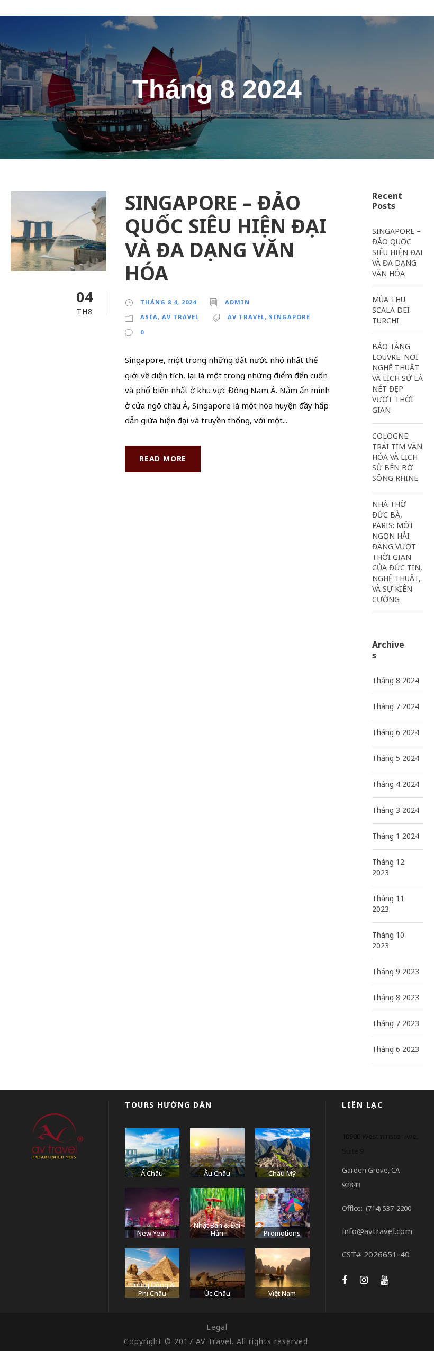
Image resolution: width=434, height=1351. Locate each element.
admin (237, 302)
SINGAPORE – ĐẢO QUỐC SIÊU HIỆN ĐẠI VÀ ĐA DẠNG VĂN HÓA (226, 237)
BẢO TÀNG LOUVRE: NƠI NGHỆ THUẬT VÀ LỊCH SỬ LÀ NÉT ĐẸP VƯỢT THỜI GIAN (397, 378)
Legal (217, 1327)
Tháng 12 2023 (388, 867)
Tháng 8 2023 (395, 997)
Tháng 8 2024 (395, 680)
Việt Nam (282, 1293)
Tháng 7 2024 (395, 706)
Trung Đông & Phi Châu (152, 1289)
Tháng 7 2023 (395, 1023)
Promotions (282, 1233)
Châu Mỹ (282, 1173)
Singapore (289, 317)
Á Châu (152, 1173)
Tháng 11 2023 (388, 903)
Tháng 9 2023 (395, 971)
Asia (149, 317)
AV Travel (180, 317)
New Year (152, 1233)
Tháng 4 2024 (395, 784)
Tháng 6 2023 (395, 1049)
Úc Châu (217, 1293)
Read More (162, 459)
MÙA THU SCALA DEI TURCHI (391, 309)
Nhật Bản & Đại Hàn (217, 1229)
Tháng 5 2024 (395, 758)
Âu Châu (217, 1173)
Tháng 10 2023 (388, 940)
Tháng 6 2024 (395, 732)
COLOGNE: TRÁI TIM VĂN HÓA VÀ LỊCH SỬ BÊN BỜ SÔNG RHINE (397, 457)
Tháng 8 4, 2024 (168, 302)
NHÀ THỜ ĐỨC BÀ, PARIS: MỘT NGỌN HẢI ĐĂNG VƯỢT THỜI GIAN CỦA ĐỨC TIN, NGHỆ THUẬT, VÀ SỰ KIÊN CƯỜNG (397, 551)
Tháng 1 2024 (395, 836)
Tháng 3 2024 (395, 810)
